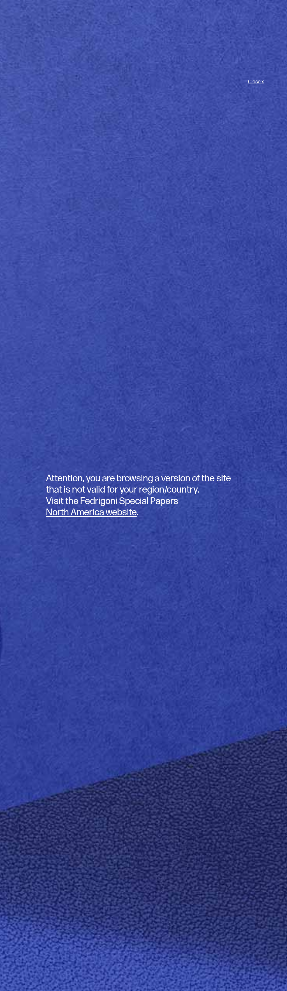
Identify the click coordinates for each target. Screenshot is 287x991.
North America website (91, 512)
